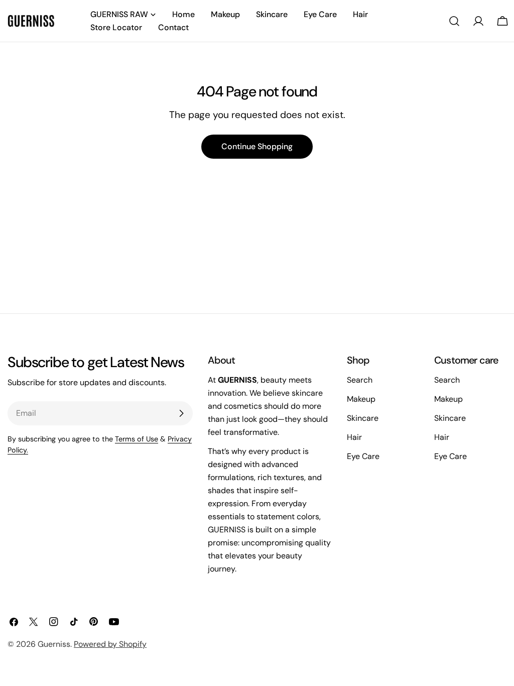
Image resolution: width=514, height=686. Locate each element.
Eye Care (363, 456)
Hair (354, 437)
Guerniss (54, 644)
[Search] (454, 21)
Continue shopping (257, 146)
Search (359, 380)
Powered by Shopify (110, 644)
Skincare (362, 418)
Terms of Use (136, 438)
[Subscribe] (181, 413)
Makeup (361, 399)
